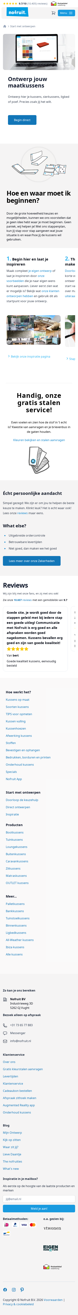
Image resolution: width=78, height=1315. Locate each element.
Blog (6, 1125)
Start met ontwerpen (22, 26)
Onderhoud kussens (20, 765)
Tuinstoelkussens (18, 918)
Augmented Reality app (19, 1105)
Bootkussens (15, 832)
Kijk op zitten (12, 1140)
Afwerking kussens (19, 736)
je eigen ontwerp (40, 271)
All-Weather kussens (20, 940)
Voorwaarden (53, 1300)
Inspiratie (12, 814)
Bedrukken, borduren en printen (28, 757)
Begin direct (22, 120)
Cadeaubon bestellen (17, 1091)
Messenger (18, 1033)
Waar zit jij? (10, 1147)
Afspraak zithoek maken (19, 1098)
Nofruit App (14, 779)
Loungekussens (16, 847)
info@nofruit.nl (20, 1041)
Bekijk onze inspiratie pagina (30, 356)
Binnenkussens (16, 925)
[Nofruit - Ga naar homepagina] (17, 12)
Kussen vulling (16, 721)
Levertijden (10, 1076)
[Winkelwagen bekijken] (53, 13)
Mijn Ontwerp (12, 1133)
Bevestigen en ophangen (23, 750)
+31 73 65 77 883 (21, 1025)
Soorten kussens (17, 707)
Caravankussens (17, 861)
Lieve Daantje (12, 1154)
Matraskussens (16, 876)
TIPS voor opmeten (19, 714)
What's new (11, 1169)
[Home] (5, 26)
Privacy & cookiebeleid (18, 1304)
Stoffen (11, 743)
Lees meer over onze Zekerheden (32, 561)
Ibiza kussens (15, 947)
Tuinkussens (14, 840)
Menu (63, 13)
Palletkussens (15, 904)
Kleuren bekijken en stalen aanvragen (39, 440)
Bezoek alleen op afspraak (22, 1015)
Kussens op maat (17, 700)
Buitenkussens (16, 854)
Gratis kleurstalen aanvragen (23, 1069)
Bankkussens (15, 911)
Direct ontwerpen (18, 807)
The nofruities (12, 1161)
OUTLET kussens (17, 883)
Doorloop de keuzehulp (22, 800)
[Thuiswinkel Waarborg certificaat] (59, 3)
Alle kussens (14, 954)
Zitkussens (13, 868)
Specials (11, 772)
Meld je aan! (39, 1209)
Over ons (9, 1062)
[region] (39, 311)
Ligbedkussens (16, 933)
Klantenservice (13, 1084)
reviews (22, 513)
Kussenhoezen (16, 728)
